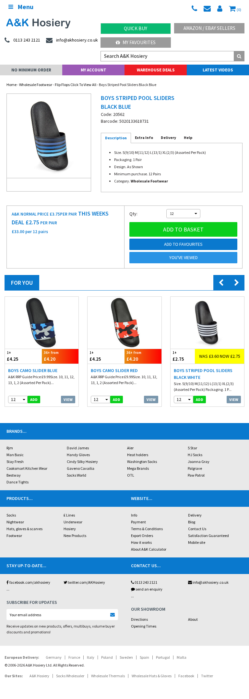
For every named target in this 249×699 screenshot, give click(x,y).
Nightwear (15, 521)
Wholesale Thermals (108, 675)
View (68, 399)
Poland (107, 657)
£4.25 (12, 356)
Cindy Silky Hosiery (82, 461)
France (74, 657)
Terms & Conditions (147, 528)
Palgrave (195, 468)
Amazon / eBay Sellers (209, 28)
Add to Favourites (183, 244)
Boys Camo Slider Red (114, 370)
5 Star (192, 447)
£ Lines (69, 515)
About (193, 619)
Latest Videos (218, 70)
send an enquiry (148, 589)
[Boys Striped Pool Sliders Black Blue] (49, 136)
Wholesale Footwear (35, 84)
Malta (181, 657)
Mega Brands (138, 468)
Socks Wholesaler (70, 675)
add (34, 399)
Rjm (9, 447)
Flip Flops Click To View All (75, 84)
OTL (130, 475)
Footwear (14, 535)
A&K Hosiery (39, 675)
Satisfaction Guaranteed (208, 535)
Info (134, 515)
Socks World (76, 475)
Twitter (207, 675)
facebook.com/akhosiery (29, 582)
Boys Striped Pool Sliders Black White (203, 374)
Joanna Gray (198, 461)
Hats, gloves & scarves (24, 528)
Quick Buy (135, 28)
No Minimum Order (31, 70)
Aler (130, 447)
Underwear (73, 521)
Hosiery (70, 528)
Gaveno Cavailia (80, 468)
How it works (141, 542)
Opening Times (143, 626)
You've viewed (183, 257)
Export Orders (142, 535)
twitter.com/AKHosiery (86, 582)
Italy (90, 657)
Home (11, 84)
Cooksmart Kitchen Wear (26, 468)
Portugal (163, 657)
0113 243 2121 (145, 582)
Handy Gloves (78, 454)
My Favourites (139, 42)
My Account (93, 70)
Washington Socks (142, 461)
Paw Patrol (196, 475)
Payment (138, 521)
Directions (139, 619)
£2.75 (178, 356)
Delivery (195, 515)
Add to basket (183, 229)
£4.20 (51, 356)
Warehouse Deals (156, 70)
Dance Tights (17, 482)
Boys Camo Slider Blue (32, 370)
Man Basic (15, 454)
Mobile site (196, 542)
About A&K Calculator (148, 549)
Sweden (126, 657)
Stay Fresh (15, 461)
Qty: (133, 214)
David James (78, 447)
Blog (191, 521)
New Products (75, 535)
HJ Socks (195, 454)
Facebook (186, 675)
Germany (54, 657)
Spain (144, 657)
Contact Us (197, 528)
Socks (11, 515)
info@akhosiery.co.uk (211, 582)
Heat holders (137, 454)
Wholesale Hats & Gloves (152, 675)
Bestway (13, 475)
